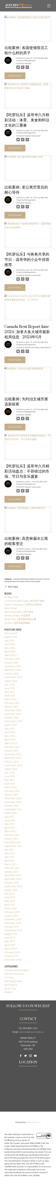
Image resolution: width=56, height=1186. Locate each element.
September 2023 (13, 765)
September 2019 (13, 930)
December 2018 (12, 959)
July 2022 (9, 816)
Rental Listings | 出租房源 (17, 615)
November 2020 (12, 879)
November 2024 (12, 714)
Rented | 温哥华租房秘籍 (17, 623)
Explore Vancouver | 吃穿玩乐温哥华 (23, 604)
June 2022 (9, 820)
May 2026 (9, 648)
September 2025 (13, 677)
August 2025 (10, 681)
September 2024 (13, 721)
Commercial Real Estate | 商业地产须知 (24, 601)
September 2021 (13, 846)
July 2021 (9, 849)
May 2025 (9, 692)
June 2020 (9, 897)
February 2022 (12, 835)
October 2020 (11, 882)
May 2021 (9, 857)
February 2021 (12, 868)
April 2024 (9, 739)
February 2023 (12, 791)
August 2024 (10, 725)
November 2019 (12, 923)
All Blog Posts (11, 597)
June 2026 (9, 644)
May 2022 (9, 824)
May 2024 (9, 736)
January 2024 (11, 750)
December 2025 (12, 666)
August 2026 (10, 637)
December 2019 (12, 919)
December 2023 (12, 754)
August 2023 (10, 769)
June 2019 (9, 937)
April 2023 (9, 783)
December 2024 (12, 710)
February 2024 (12, 747)
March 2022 (10, 831)
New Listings (10, 608)
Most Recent (10, 633)
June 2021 (9, 853)
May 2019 (9, 941)
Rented (28, 63)
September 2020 (13, 886)
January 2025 (11, 706)
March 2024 (10, 743)
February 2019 (12, 952)
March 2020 (10, 908)
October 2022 (11, 805)
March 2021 (10, 864)
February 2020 (12, 912)
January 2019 (11, 956)
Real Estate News (32, 347)
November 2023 (12, 758)
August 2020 (10, 890)
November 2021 (12, 842)
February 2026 (12, 659)
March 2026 (10, 655)
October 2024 (11, 717)
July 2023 (9, 772)
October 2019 (11, 926)
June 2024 (9, 732)
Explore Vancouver (33, 136)
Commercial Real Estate (21, 579)
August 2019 (10, 934)
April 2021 (9, 860)
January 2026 (11, 662)
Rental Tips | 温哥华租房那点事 (20, 619)
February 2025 (12, 703)
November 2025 (12, 670)
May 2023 (9, 780)
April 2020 (9, 904)
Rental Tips (30, 581)
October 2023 (11, 761)
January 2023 (11, 794)
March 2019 (10, 948)
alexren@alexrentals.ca (31, 1032)
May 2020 (9, 901)
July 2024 (9, 728)
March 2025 (10, 699)
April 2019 (9, 945)
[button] (20, 1055)
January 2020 (11, 915)
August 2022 (10, 813)
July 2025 (9, 684)
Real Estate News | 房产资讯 (18, 612)
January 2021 (11, 871)
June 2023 (9, 776)
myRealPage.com (33, 1122)
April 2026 (9, 651)
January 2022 (11, 838)
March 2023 (10, 787)
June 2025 (9, 688)
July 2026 (9, 640)
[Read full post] (28, 30)
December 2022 (12, 798)
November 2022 (12, 802)
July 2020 (9, 893)
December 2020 (12, 875)
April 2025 (9, 695)
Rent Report (45, 347)
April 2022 (9, 827)
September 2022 (13, 809)
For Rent (46, 579)
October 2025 (11, 673)
